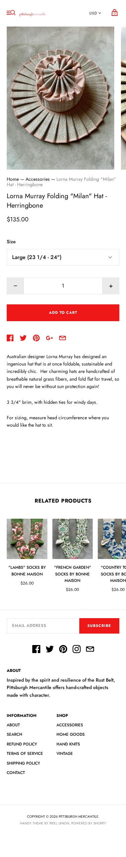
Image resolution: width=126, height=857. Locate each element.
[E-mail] (90, 650)
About (13, 725)
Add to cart (63, 312)
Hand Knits (68, 744)
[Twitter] (50, 650)
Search (14, 734)
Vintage (64, 754)
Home (13, 179)
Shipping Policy (23, 763)
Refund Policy (22, 744)
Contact (16, 773)
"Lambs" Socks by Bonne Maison (27, 570)
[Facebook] (36, 650)
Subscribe (99, 625)
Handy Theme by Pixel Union (44, 823)
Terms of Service (25, 754)
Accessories (38, 179)
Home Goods (70, 734)
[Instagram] (77, 650)
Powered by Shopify (88, 823)
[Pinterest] (63, 650)
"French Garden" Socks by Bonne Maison (72, 573)
